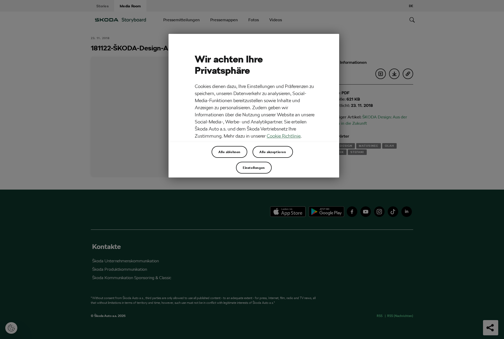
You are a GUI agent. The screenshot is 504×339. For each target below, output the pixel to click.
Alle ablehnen (229, 152)
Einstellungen (254, 167)
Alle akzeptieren (272, 152)
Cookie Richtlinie (284, 136)
